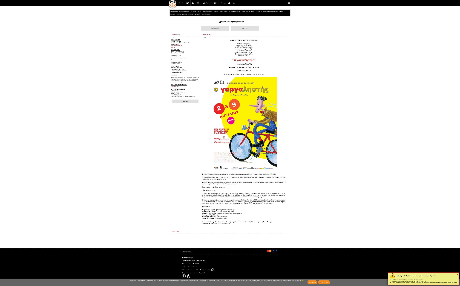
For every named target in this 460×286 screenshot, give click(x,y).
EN (182, 3)
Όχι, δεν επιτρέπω (324, 282)
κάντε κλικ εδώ (174, 86)
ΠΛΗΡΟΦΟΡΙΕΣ (215, 28)
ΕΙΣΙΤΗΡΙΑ (245, 28)
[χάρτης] (212, 269)
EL (180, 3)
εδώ (303, 280)
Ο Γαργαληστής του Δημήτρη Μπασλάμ (230, 22)
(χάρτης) (173, 47)
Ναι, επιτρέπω (312, 282)
